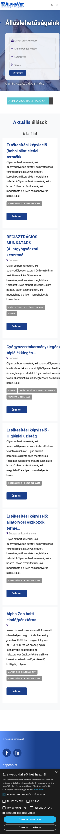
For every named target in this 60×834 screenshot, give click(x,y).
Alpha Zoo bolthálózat (27, 100)
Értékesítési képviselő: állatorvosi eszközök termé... (27, 522)
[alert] (30, 801)
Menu (55, 5)
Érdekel (17, 216)
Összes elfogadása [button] (30, 819)
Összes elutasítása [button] (30, 827)
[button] (30, 813)
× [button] (56, 772)
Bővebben (38, 789)
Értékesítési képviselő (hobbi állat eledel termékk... (26, 151)
